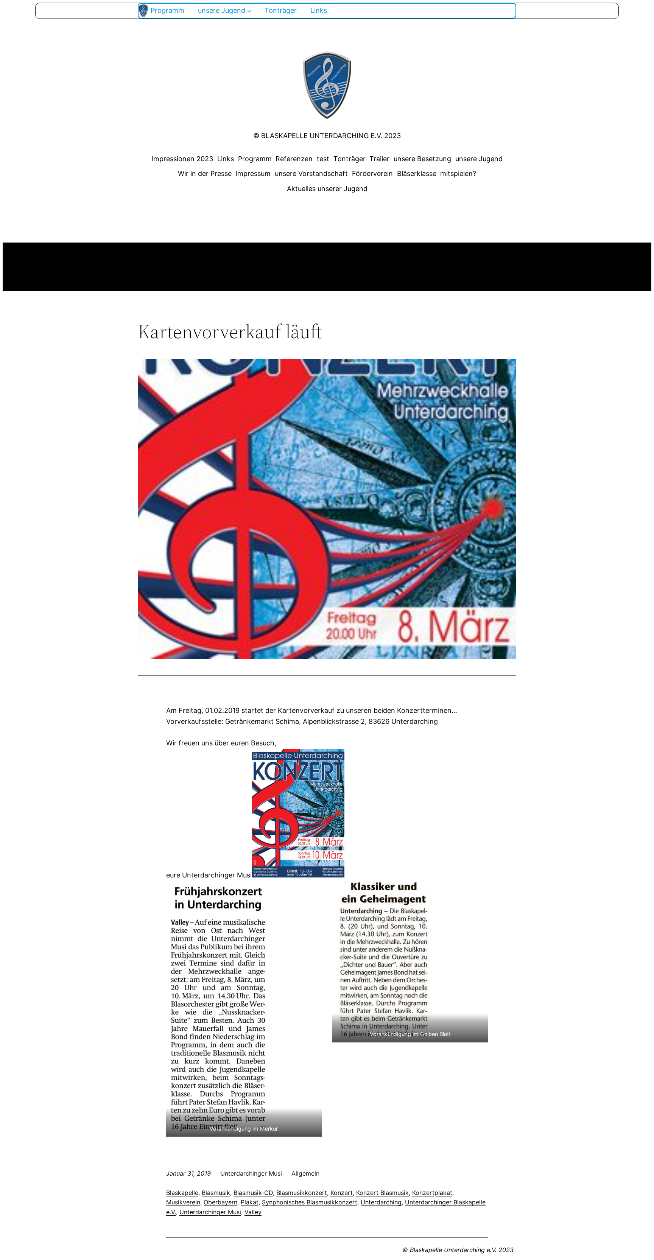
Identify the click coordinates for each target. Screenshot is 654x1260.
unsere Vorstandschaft (311, 173)
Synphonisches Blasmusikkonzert (309, 1202)
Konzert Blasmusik (382, 1192)
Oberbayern (220, 1202)
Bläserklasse (416, 173)
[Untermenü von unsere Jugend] (249, 11)
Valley (253, 1212)
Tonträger (349, 159)
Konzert (341, 1192)
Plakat (249, 1202)
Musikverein (183, 1202)
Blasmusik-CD (253, 1192)
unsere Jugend (479, 159)
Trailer (379, 159)
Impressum (253, 173)
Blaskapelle (182, 1192)
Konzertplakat (432, 1192)
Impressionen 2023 (182, 159)
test (323, 159)
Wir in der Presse (205, 173)
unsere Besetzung (422, 159)
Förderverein (372, 173)
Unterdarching (381, 1202)
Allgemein (305, 1173)
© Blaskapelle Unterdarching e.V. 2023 (327, 136)
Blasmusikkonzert (301, 1192)
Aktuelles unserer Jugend (327, 189)
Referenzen (294, 159)
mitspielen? (458, 173)
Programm (255, 159)
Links (225, 159)
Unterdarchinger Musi (210, 1212)
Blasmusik (216, 1192)
